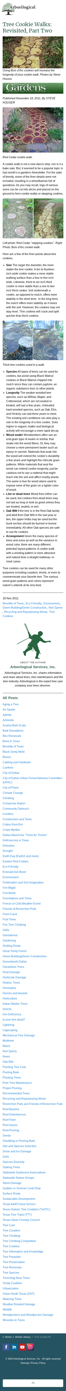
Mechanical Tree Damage (19, 1035)
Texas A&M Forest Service (19, 1204)
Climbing (8, 798)
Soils (6, 1156)
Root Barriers (11, 1109)
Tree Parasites (12, 1256)
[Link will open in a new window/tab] (30, 1347)
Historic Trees (11, 982)
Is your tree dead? (14, 1019)
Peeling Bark (11, 1072)
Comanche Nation (14, 803)
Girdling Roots (12, 945)
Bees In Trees (11, 741)
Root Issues (10, 1125)
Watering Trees (12, 1299)
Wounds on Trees (14, 1320)
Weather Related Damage (19, 1304)
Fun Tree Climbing (14, 924)
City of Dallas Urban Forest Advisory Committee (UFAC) (32, 780)
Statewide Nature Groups (18, 1177)
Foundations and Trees (17, 898)
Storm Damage (12, 1183)
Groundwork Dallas (15, 961)
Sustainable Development (19, 1198)
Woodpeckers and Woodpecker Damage (28, 1314)
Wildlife (7, 1309)
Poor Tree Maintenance (17, 1082)
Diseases (8, 845)
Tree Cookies (11, 1246)
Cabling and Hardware (17, 762)
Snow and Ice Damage (17, 1151)
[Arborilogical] (19, 9)
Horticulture (10, 998)
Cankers (8, 767)
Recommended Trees (16, 1093)
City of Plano (11, 787)
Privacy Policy (38, 1363)
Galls (6, 929)
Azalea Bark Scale (14, 725)
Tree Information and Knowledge (23, 1251)
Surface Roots (11, 1193)
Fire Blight (9, 887)
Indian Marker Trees (15, 1003)
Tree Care (9, 1225)
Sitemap (24, 1363)
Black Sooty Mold (13, 751)
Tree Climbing (11, 1235)
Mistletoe (8, 1040)
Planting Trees (12, 1077)
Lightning (8, 1024)
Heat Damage (11, 972)
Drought (8, 850)
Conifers (8, 813)
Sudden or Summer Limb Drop (22, 1188)
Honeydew (9, 987)
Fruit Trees (9, 919)
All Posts (10, 698)
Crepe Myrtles (11, 829)
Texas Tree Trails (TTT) (17, 1214)
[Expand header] (60, 8)
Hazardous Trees (13, 966)
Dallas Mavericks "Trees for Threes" (25, 835)
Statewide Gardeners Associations (24, 1172)
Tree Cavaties (11, 1230)
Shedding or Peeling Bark (19, 1140)
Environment (51, 603)
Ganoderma (10, 935)
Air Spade (9, 709)
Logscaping (10, 1030)
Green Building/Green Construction (24, 607)
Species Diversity (13, 1161)
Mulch (6, 1045)
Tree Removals (12, 1267)
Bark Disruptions (13, 730)
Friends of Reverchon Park (19, 908)
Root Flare (9, 1119)
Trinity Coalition (12, 1283)
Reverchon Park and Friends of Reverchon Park (32, 1103)
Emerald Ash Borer (14, 871)
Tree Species (11, 1272)
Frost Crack (10, 914)
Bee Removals (12, 735)
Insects (7, 1009)
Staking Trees (11, 1167)
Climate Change (13, 792)
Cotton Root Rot (13, 824)
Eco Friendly (34, 603)
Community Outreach (16, 808)
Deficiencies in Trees (16, 840)
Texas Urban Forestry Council (21, 1219)
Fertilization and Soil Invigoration (23, 882)
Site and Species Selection (19, 1146)
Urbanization (11, 1288)
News (6, 1056)
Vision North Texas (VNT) (18, 1293)
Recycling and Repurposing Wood (25, 611)
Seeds (7, 1135)
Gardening (9, 940)
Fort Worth (9, 893)
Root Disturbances (14, 1114)
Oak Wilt (8, 1061)
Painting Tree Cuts (14, 1067)
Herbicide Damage (14, 977)
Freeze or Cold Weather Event (21, 903)
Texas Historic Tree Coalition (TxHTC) (26, 1209)
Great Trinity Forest (14, 951)
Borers (7, 757)
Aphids (7, 714)
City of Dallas (11, 772)
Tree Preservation (14, 1262)
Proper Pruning (12, 1088)
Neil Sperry (56, 607)
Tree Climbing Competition (19, 1241)
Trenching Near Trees (16, 1277)
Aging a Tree (11, 704)
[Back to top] (33, 1383)
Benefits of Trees (13, 603)
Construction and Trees (17, 819)
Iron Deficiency (12, 1014)
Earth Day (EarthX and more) (21, 856)
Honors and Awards (15, 993)
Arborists (8, 720)
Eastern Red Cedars (15, 861)
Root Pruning (11, 1130)
